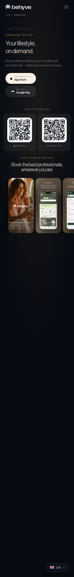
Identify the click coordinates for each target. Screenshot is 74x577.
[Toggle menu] (66, 7)
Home (8, 15)
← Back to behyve (18, 29)
